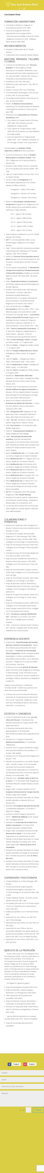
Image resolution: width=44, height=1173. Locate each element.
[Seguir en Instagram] (25, 1064)
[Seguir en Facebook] (9, 1064)
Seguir (16, 1064)
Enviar (38, 1109)
